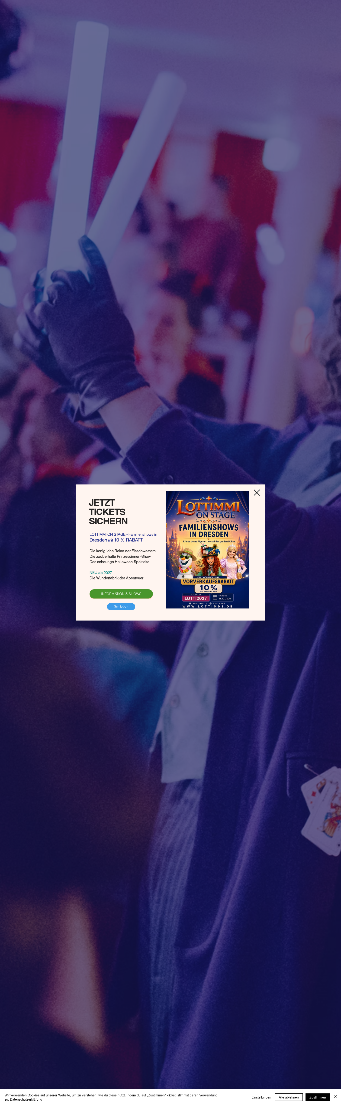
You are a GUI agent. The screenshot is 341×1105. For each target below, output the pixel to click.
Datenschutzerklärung (26, 1099)
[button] (121, 606)
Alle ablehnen (289, 1097)
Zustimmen (317, 1097)
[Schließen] (335, 1097)
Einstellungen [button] (261, 1097)
